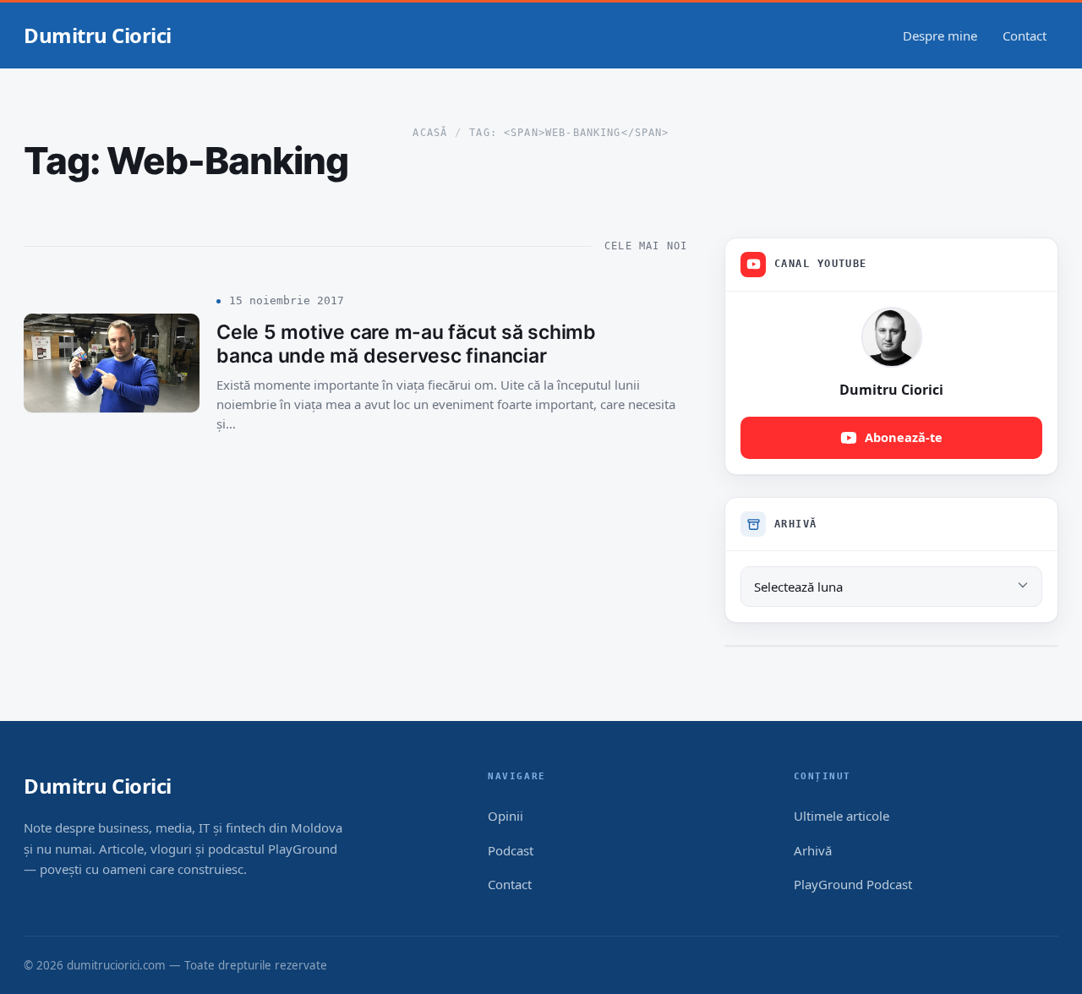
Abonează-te (904, 437)
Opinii (505, 815)
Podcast (510, 850)
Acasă (430, 133)
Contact (1024, 35)
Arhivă (813, 850)
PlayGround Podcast (853, 884)
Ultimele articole (841, 815)
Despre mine (940, 35)
